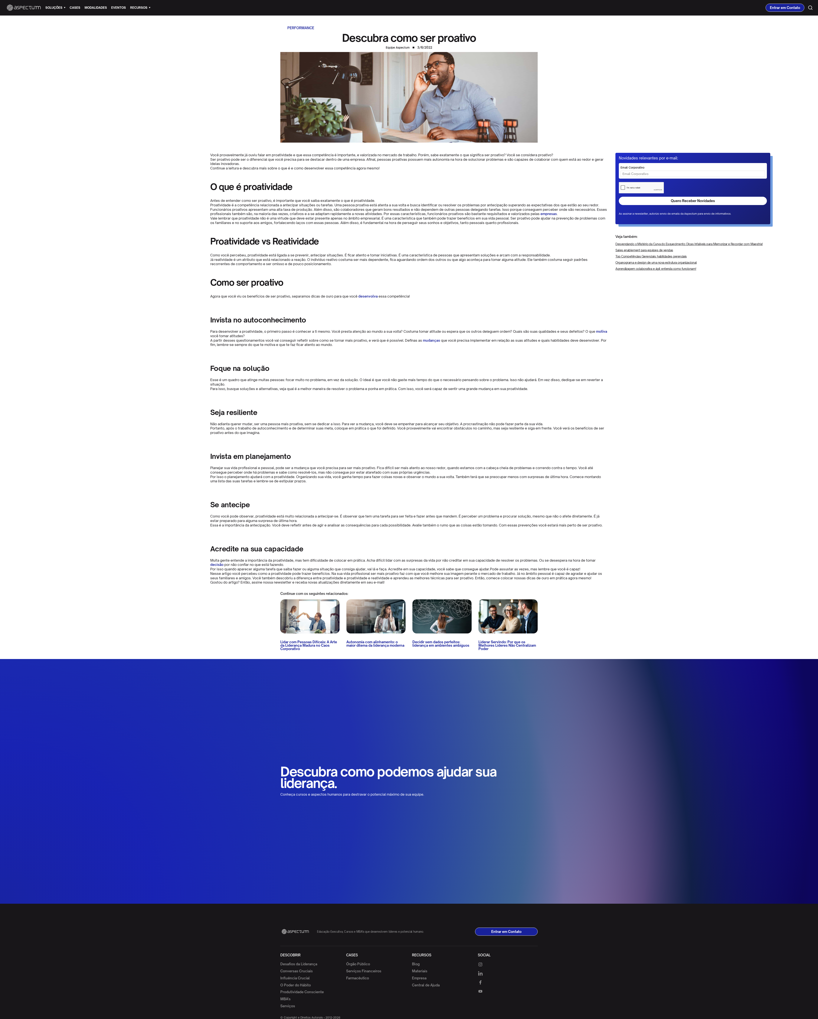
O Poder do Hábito (295, 985)
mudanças (431, 340)
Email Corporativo (632, 167)
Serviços (287, 1006)
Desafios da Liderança (298, 964)
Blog (416, 964)
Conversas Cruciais (296, 971)
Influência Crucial (295, 978)
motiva (601, 331)
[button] (55, 7)
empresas (548, 214)
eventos (118, 7)
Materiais (419, 971)
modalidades (96, 7)
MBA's (285, 999)
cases (75, 7)
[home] (23, 7)
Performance (300, 28)
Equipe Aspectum (398, 47)
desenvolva (368, 296)
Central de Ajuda (426, 985)
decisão (216, 564)
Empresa (419, 978)
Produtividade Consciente (302, 992)
